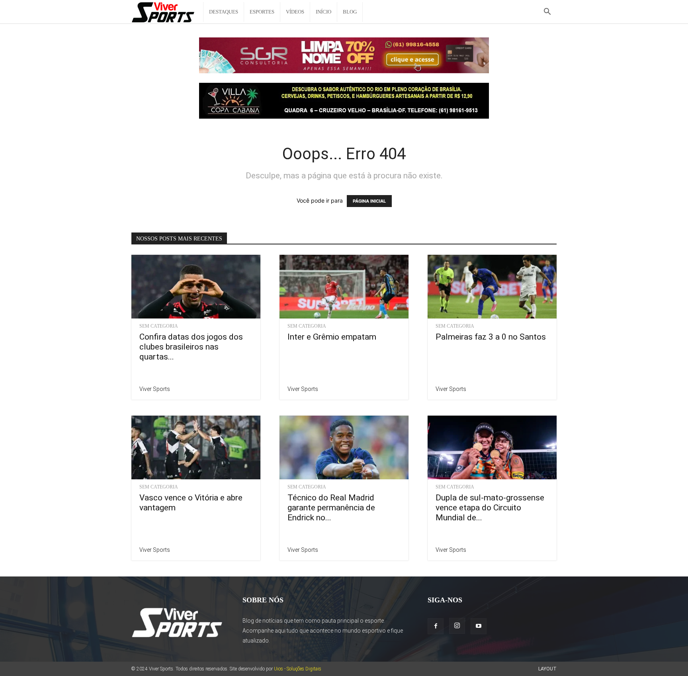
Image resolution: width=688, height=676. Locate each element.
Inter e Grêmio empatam (331, 337)
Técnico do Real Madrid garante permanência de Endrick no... (331, 507)
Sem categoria (158, 326)
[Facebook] (436, 626)
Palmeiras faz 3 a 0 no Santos (491, 337)
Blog (350, 12)
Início (323, 12)
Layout (547, 669)
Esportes (262, 12)
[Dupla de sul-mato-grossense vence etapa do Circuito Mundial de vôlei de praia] (492, 447)
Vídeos (295, 12)
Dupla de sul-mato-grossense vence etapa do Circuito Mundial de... (490, 507)
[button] (547, 12)
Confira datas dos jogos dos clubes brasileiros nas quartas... (191, 346)
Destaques (223, 12)
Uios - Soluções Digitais (297, 669)
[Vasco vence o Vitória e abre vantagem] (195, 447)
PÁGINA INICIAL (369, 201)
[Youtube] (479, 626)
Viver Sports (154, 389)
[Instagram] (457, 626)
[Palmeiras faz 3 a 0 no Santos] (492, 286)
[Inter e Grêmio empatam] (344, 286)
